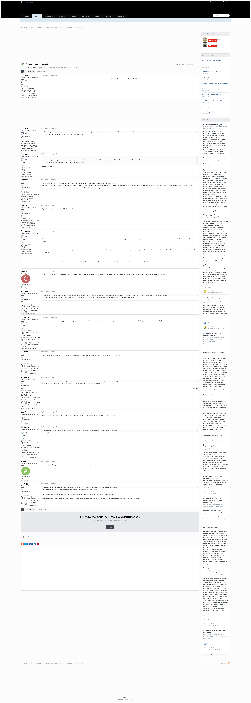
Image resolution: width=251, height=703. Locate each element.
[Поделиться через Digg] (31, 544)
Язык (125, 697)
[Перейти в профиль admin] (206, 491)
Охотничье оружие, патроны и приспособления (64, 67)
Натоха (34, 67)
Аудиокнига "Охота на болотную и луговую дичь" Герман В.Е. (214, 500)
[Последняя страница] (33, 71)
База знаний (49, 16)
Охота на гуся (208, 297)
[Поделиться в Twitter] (25, 544)
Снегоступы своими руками (210, 66)
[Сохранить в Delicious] (35, 544)
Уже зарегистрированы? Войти (219, 2)
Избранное (108, 16)
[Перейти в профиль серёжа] (25, 278)
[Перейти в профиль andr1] (23, 418)
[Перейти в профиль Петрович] (24, 160)
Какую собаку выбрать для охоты (212, 112)
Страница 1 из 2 (41, 71)
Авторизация (180, 64)
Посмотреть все (215, 655)
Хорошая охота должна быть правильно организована (215, 83)
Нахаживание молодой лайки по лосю (213, 100)
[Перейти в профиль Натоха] (24, 64)
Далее (29, 71)
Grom (204, 299)
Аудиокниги (61, 16)
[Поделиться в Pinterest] (38, 544)
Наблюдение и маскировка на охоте (212, 94)
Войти (110, 527)
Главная (26, 16)
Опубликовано (49, 75)
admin (205, 337)
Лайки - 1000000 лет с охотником (211, 60)
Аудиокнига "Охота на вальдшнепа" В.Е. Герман (213, 334)
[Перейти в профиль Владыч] (24, 323)
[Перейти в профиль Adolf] (25, 471)
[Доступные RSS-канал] (229, 663)
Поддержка (120, 16)
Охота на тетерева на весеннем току (213, 106)
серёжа (24, 271)
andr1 (23, 412)
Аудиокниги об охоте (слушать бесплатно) (214, 338)
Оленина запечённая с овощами (211, 71)
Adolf (23, 461)
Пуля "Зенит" (206, 77)
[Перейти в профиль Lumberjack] (25, 185)
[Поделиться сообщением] (198, 75)
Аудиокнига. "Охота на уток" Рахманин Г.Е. (214, 631)
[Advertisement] (56, 48)
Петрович (25, 154)
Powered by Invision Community (125, 699)
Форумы (36, 16)
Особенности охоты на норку (210, 89)
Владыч (25, 317)
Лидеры (96, 16)
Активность (85, 16)
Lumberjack (26, 180)
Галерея (73, 16)
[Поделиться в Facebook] (28, 544)
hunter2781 (206, 126)
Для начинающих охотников (212, 300)
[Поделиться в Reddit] (22, 544)
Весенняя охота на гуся (212, 124)
